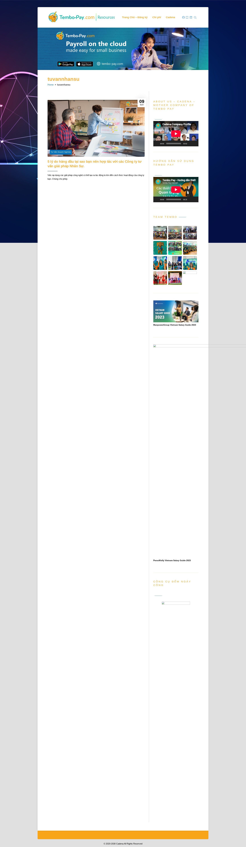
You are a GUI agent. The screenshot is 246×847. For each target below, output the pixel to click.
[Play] (157, 143)
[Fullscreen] (194, 143)
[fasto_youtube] (187, 17)
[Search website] (195, 17)
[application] (175, 133)
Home (51, 84)
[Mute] (190, 143)
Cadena (170, 17)
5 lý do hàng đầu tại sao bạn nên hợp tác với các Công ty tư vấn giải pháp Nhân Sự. (95, 164)
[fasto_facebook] (183, 17)
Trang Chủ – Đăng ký (134, 17)
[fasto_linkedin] (191, 17)
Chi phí (156, 17)
